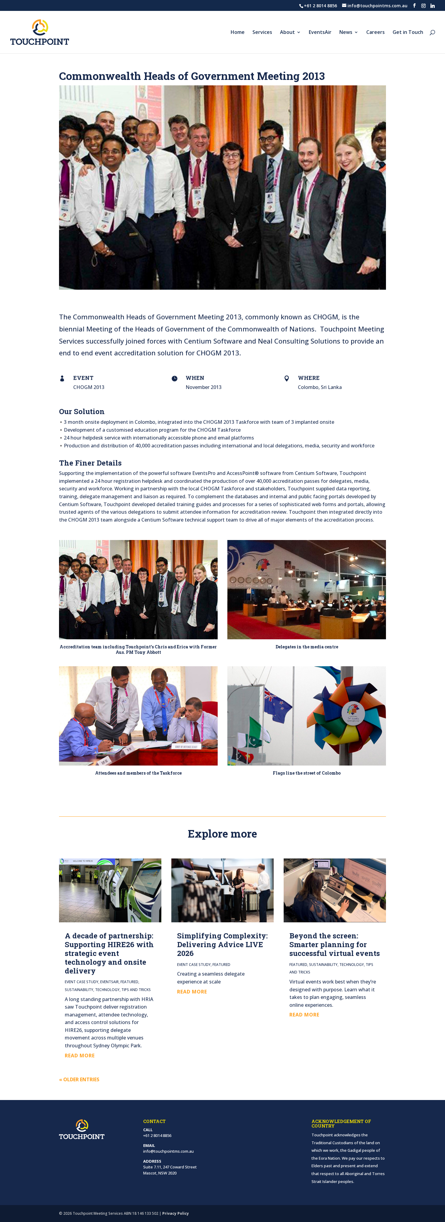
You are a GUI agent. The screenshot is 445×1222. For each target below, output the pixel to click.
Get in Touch (408, 32)
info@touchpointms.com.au (168, 1151)
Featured (129, 981)
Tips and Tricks (136, 989)
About (287, 32)
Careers (375, 32)
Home (238, 32)
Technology (107, 989)
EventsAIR (109, 981)
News (345, 32)
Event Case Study (81, 981)
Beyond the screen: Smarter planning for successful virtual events (334, 944)
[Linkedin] (432, 6)
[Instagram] (423, 6)
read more (80, 1055)
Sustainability (79, 989)
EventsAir (320, 32)
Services (262, 32)
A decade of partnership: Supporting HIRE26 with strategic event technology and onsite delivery (109, 953)
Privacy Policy (175, 1213)
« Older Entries (79, 1079)
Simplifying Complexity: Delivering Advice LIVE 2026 (222, 944)
